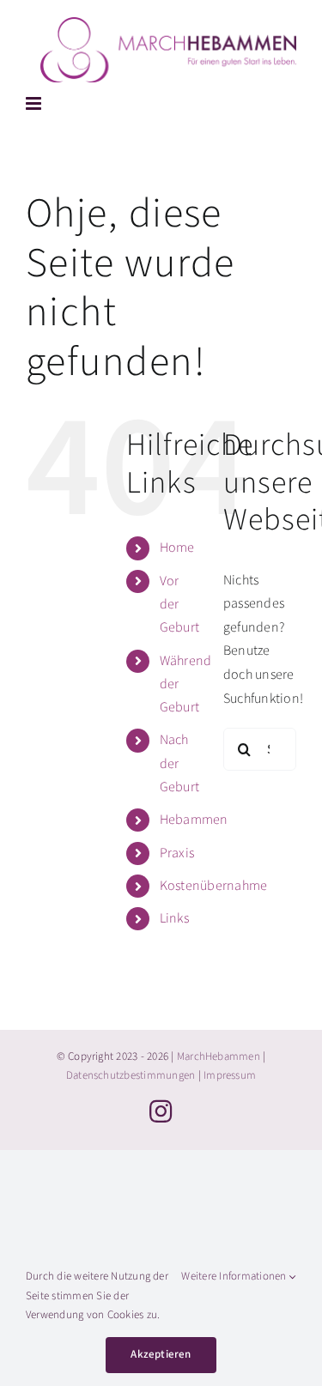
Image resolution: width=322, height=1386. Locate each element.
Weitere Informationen (235, 1276)
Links (174, 918)
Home (177, 547)
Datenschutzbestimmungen (131, 1075)
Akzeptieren (161, 1354)
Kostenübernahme (214, 885)
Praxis (177, 853)
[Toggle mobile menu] (35, 103)
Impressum (230, 1075)
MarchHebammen (218, 1056)
